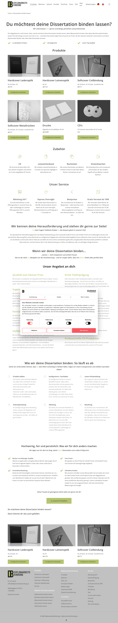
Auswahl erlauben (59, 330)
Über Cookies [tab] (85, 297)
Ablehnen (34, 330)
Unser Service (59, 184)
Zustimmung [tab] (33, 297)
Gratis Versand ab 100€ (98, 199)
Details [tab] (59, 297)
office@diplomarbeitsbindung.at (18, 584)
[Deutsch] (98, 4)
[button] (18, 92)
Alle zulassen (84, 330)
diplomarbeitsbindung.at (69, 616)
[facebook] (66, 620)
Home (10, 13)
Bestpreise (72, 199)
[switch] (49, 323)
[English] (103, 4)
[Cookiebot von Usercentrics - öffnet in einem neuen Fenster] (88, 291)
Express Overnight (45, 199)
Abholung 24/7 (20, 199)
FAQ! (84, 230)
